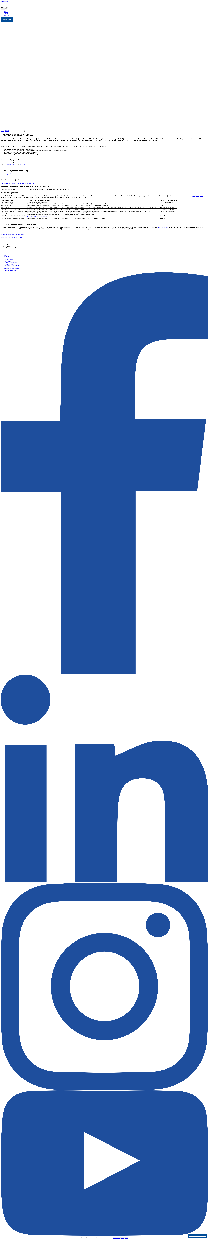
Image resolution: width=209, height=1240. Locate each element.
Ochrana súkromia (9, 264)
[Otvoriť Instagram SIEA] (104, 1089)
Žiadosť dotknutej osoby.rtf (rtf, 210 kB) (12, 237)
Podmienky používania (10, 262)
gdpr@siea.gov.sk (6, 174)
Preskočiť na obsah (6, 1)
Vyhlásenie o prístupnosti (11, 266)
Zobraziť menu (6, 19)
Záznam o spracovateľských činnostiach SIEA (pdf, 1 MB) (18, 183)
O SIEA (6, 12)
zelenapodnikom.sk (10, 270)
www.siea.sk (23, 164)
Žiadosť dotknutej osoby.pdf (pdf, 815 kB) (13, 234)
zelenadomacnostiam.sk (11, 268)
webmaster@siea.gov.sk (120, 1238)
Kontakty (6, 13)
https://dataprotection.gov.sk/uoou (38, 216)
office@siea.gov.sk (10, 164)
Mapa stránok (8, 261)
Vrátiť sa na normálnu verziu (197, 1236)
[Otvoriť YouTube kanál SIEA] (104, 1235)
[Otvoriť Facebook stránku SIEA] (104, 674)
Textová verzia (8, 259)
